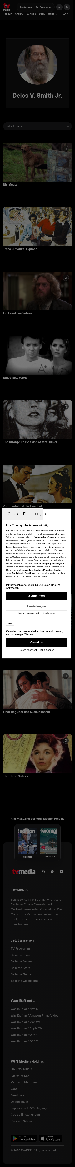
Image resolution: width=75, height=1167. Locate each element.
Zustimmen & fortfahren (36, 596)
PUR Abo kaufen (36, 642)
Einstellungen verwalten (36, 606)
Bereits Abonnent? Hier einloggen (36, 650)
